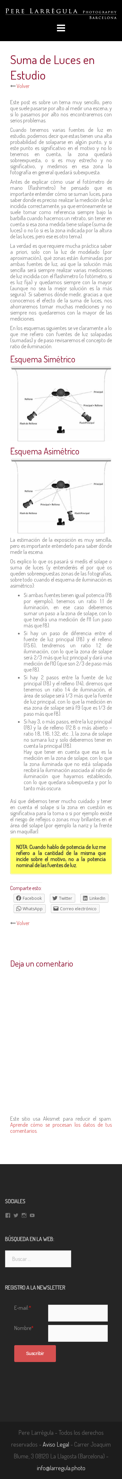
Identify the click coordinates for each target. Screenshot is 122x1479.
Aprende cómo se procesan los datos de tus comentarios (61, 1127)
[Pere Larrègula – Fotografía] (61, 12)
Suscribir (35, 1353)
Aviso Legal (56, 1444)
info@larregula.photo (61, 1468)
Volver (22, 86)
